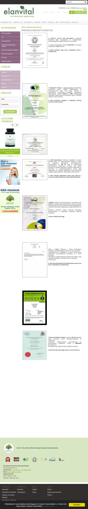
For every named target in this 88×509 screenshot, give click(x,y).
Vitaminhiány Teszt (6, 22)
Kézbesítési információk (9, 492)
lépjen (68, 8)
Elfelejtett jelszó (6, 80)
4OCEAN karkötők (7, 54)
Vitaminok (16, 22)
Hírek (57, 22)
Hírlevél (4, 87)
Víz (22, 22)
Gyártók (34, 489)
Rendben (76, 505)
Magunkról (37, 22)
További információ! (49, 506)
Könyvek (4, 57)
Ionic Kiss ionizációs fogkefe (10, 50)
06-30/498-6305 (26, 470)
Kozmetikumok (28, 22)
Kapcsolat (75, 22)
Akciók (44, 22)
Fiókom (52, 12)
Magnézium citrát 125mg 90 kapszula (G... (10, 151)
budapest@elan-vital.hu (14, 472)
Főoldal (45, 12)
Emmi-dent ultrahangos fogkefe (8, 45)
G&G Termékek (6, 33)
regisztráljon (83, 8)
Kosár (59, 12)
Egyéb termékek (6, 61)
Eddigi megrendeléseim (54, 492)
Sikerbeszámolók (65, 22)
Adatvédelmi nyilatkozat (9, 500)
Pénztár (65, 12)
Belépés (4, 72)
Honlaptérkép (21, 492)
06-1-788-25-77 (16, 470)
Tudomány (51, 22)
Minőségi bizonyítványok (34, 27)
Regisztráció (5, 76)
